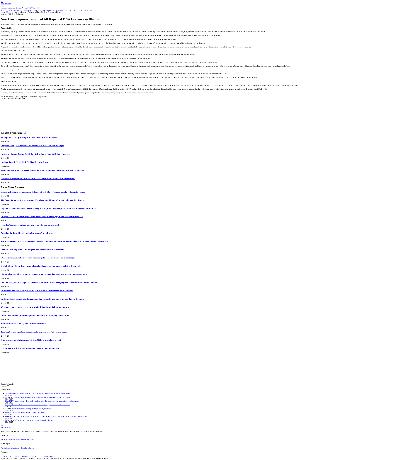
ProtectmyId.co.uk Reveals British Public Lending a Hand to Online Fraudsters (35, 154)
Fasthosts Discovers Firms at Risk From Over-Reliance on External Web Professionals (38, 179)
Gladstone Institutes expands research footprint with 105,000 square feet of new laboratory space (43, 192)
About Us (4, 456)
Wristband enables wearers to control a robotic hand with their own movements (35, 307)
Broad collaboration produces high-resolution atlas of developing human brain (35, 315)
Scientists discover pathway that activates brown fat (23, 323)
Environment (25, 10)
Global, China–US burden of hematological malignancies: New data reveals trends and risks (41, 266)
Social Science (69, 10)
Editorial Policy (21, 8)
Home (3, 8)
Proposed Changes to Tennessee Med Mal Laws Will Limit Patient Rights (32, 146)
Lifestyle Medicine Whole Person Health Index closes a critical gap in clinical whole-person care (42, 217)
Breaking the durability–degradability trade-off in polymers (27, 233)
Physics (48, 10)
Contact (12, 8)
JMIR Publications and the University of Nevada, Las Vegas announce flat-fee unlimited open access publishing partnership (54, 241)
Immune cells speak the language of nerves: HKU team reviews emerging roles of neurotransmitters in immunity (49, 282)
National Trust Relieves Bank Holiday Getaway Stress (24, 162)
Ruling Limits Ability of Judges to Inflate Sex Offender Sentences (29, 137)
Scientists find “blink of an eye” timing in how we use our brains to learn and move (37, 291)
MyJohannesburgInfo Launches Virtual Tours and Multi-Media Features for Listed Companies (42, 170)
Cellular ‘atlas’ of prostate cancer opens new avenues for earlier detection (32, 249)
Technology (14, 10)
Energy (41, 10)
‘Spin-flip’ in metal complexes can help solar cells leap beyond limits (30, 225)
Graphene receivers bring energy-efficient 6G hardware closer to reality (31, 340)
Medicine (5, 10)
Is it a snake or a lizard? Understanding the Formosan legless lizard (30, 348)
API (27, 8)
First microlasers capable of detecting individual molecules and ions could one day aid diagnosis (42, 299)
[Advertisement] (64, 114)
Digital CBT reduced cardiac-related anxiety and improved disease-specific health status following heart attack (49, 208)
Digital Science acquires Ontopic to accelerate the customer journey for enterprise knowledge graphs (44, 274)
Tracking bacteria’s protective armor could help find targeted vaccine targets (34, 332)
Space (34, 10)
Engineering (58, 10)
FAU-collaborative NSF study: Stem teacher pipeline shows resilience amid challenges (38, 258)
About (7, 8)
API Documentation (41, 456)
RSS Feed (33, 8)
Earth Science (80, 10)
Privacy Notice (29, 456)
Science (89, 10)
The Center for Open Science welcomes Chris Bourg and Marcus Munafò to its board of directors (43, 200)
